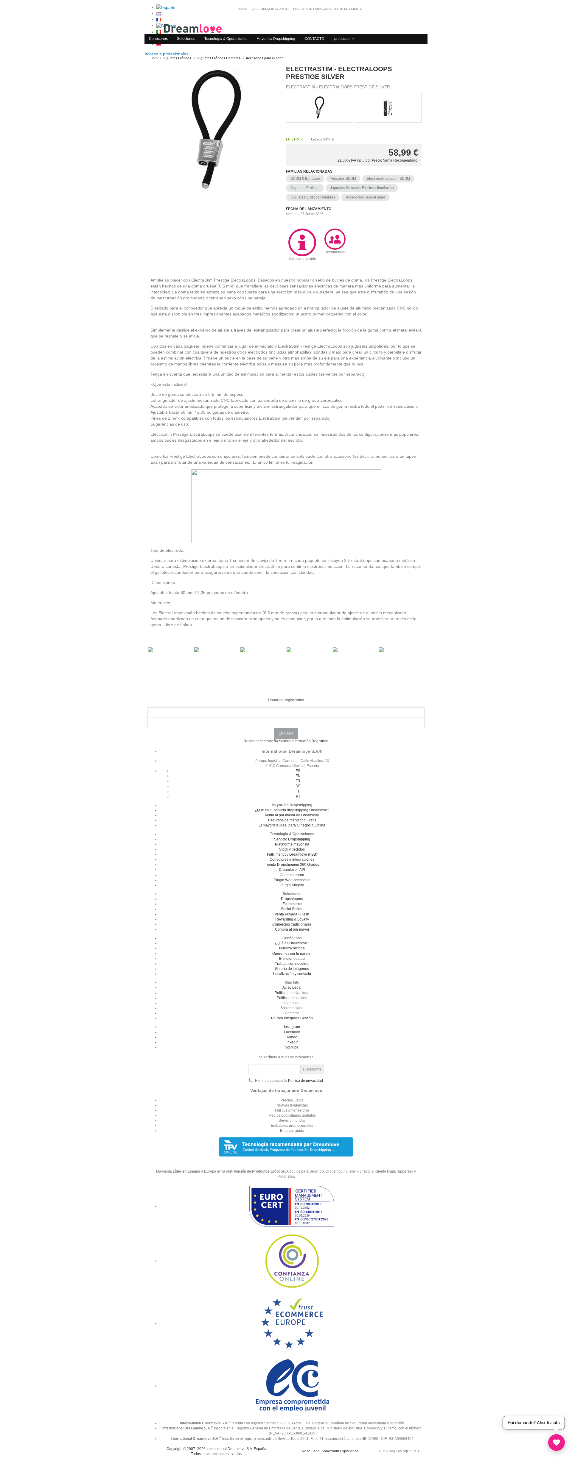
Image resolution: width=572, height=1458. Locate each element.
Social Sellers (292, 909)
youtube (292, 1047)
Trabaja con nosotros (292, 964)
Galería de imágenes (292, 969)
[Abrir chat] (556, 1442)
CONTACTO (314, 39)
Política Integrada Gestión (292, 1018)
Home (154, 58)
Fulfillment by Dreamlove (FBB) (292, 854)
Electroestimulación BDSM (388, 178)
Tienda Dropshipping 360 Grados (292, 864)
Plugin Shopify (292, 885)
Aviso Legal (291, 987)
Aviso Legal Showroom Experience (329, 1451)
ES (298, 771)
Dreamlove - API (292, 870)
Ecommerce (292, 904)
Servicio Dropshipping (292, 839)
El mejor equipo (292, 959)
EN (298, 776)
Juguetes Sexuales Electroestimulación (362, 188)
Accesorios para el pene (365, 197)
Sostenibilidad (292, 1008)
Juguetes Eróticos (304, 188)
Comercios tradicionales (292, 924)
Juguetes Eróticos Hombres (312, 197)
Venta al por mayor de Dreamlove (292, 815)
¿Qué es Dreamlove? (292, 943)
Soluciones (186, 39)
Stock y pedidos (292, 849)
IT (297, 791)
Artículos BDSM (343, 178)
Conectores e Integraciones (292, 859)
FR (298, 781)
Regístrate (320, 741)
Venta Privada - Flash (292, 914)
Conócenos (158, 39)
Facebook (292, 1032)
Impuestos (292, 1003)
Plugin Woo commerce (292, 880)
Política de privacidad (292, 993)
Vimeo (292, 1037)
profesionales (166, 53)
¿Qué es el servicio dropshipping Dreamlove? (292, 810)
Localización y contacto (292, 974)
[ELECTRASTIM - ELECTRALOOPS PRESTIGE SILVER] (215, 154)
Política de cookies (292, 998)
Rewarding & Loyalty (292, 919)
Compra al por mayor (292, 929)
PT (298, 796)
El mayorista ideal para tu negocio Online (292, 825)
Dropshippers (292, 899)
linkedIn (292, 1042)
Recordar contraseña (261, 741)
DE (298, 786)
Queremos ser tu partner (292, 953)
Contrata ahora (292, 875)
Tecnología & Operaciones (225, 39)
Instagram (292, 1027)
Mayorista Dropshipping (276, 39)
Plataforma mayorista (292, 844)
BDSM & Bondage (305, 178)
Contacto (292, 1013)
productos (342, 39)
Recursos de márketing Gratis (292, 820)
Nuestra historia (292, 948)
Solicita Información (295, 741)
